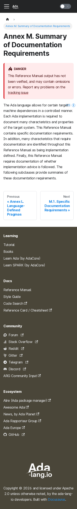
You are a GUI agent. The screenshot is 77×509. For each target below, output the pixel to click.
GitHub (14, 434)
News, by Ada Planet (19, 414)
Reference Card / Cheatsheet (25, 310)
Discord (14, 369)
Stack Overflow (20, 342)
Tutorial (9, 245)
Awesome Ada (14, 407)
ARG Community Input (20, 376)
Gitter (13, 355)
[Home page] (7, 19)
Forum (13, 335)
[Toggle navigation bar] (6, 6)
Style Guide (12, 297)
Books (8, 251)
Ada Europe (12, 428)
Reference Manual (17, 290)
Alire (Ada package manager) (25, 400)
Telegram (16, 362)
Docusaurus (56, 499)
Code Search (13, 303)
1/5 (68, 105)
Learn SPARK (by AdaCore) (24, 265)
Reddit (14, 348)
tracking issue (18, 92)
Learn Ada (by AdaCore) (21, 258)
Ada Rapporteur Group (20, 421)
